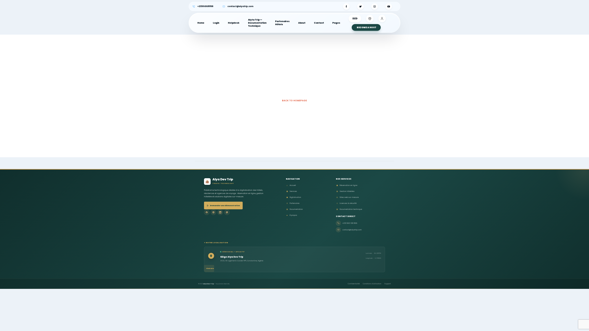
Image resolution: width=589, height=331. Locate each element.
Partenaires (293, 203)
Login (216, 22)
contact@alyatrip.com (240, 6)
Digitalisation (293, 197)
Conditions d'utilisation (372, 284)
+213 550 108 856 (349, 223)
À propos (292, 215)
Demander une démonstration (225, 205)
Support (387, 284)
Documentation (294, 209)
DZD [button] (354, 18)
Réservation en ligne (346, 185)
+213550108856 (205, 6)
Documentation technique (349, 209)
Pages (336, 22)
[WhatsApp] (227, 212)
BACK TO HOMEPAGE (294, 100)
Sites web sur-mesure (347, 197)
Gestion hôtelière (345, 191)
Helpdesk (233, 22)
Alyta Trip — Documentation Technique (257, 22)
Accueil (291, 185)
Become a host (366, 27)
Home (200, 22)
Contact (319, 22)
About (301, 22)
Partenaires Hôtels (282, 23)
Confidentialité (354, 284)
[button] (369, 18)
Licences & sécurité (346, 203)
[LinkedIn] (220, 212)
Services (291, 191)
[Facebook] (206, 212)
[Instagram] (213, 212)
